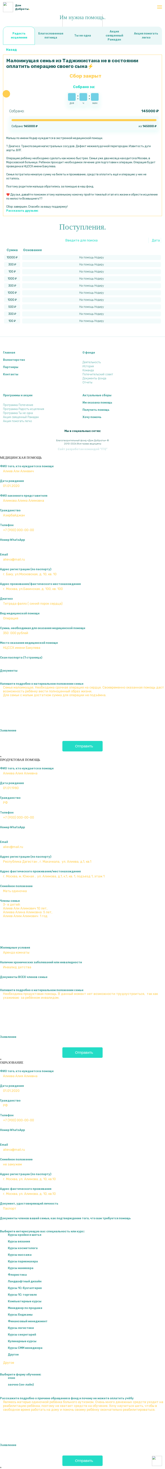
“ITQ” (103, 449)
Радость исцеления (19, 35)
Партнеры (10, 367)
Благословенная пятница (50, 35)
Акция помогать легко (146, 35)
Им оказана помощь (97, 402)
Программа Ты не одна (18, 413)
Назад (11, 50)
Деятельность (91, 362)
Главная (9, 352)
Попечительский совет (97, 374)
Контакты (10, 374)
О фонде (88, 352)
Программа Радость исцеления (23, 409)
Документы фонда (94, 378)
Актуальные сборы (96, 395)
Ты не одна (82, 35)
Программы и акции (17, 395)
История (88, 366)
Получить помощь (95, 410)
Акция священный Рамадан (114, 35)
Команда (88, 370)
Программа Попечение (18, 405)
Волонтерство (14, 360)
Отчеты (87, 382)
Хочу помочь (91, 417)
